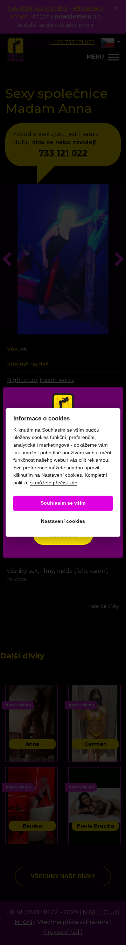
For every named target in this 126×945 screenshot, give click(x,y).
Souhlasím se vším (63, 503)
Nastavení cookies (63, 521)
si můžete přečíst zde (53, 482)
